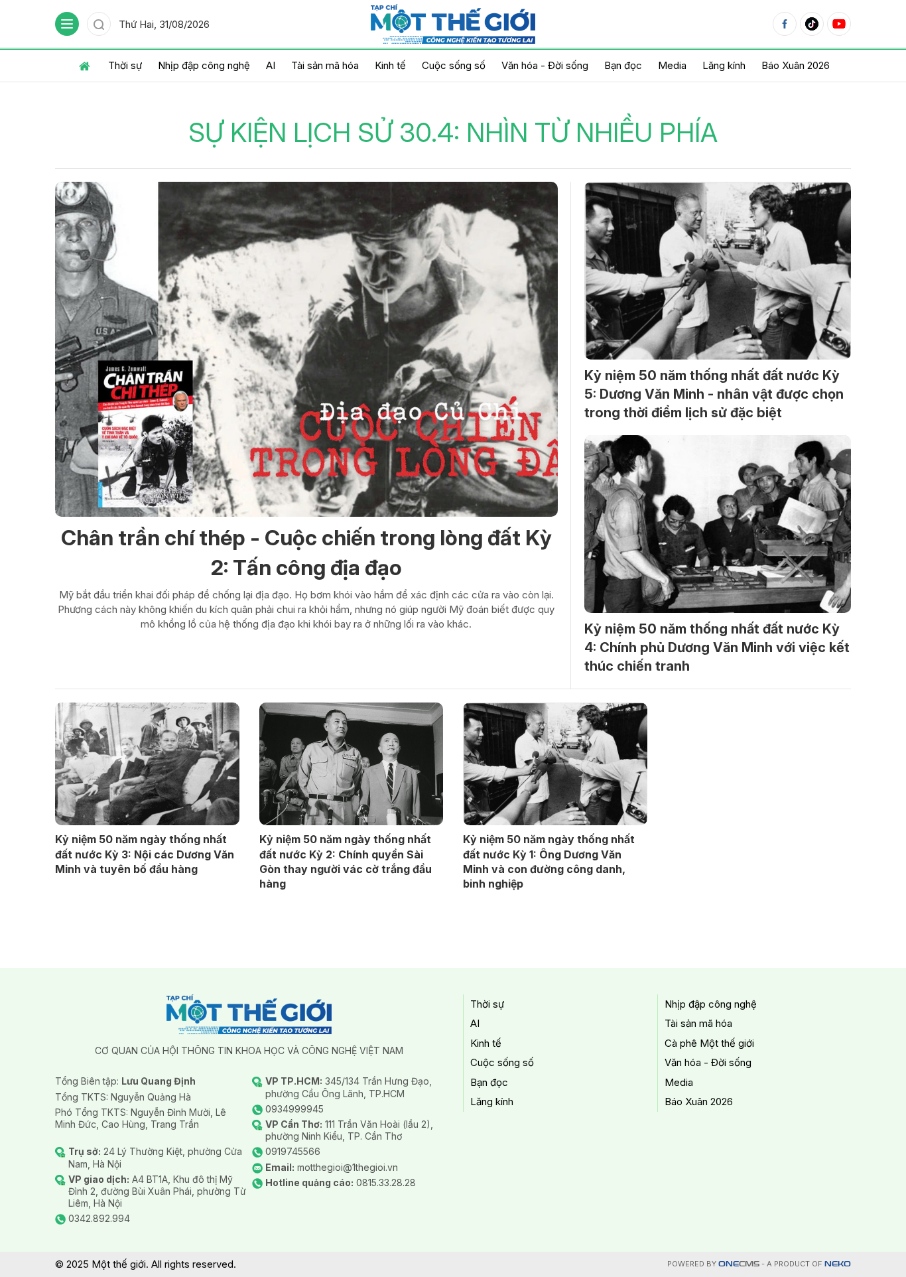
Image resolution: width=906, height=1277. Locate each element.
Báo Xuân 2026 (795, 65)
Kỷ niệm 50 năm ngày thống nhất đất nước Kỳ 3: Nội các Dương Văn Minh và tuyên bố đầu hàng (144, 854)
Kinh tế (390, 65)
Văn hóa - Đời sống (544, 65)
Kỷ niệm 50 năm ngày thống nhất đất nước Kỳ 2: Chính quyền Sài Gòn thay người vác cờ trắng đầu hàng (345, 861)
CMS (738, 1264)
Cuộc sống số (453, 65)
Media (672, 65)
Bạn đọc (623, 65)
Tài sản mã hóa (325, 65)
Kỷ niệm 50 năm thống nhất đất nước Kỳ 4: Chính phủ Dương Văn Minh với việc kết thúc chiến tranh (717, 647)
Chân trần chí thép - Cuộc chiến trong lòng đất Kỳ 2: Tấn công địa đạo (306, 552)
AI (270, 65)
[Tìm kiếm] (99, 24)
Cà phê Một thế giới (709, 1043)
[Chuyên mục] (67, 24)
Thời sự (125, 65)
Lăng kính (723, 65)
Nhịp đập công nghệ (204, 65)
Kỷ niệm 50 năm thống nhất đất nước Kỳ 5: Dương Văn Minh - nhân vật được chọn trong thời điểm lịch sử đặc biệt (714, 394)
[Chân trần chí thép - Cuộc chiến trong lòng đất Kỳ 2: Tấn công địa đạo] (306, 349)
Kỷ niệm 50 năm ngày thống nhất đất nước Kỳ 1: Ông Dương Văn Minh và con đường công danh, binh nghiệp (549, 861)
